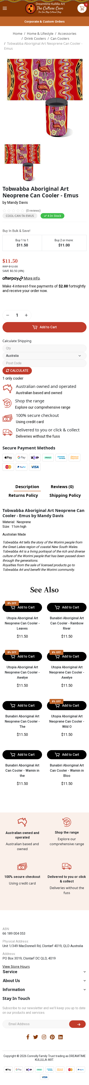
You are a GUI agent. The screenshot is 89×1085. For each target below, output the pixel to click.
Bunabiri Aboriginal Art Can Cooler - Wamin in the (22, 770)
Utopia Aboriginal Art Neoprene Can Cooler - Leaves (22, 623)
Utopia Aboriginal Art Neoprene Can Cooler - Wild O (66, 721)
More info (31, 278)
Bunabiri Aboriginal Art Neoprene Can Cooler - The (22, 721)
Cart (82, 8)
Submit (77, 1032)
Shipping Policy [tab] (65, 495)
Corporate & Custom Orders (44, 21)
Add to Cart (48, 327)
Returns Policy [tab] (23, 495)
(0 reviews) (33, 210)
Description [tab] (27, 486)
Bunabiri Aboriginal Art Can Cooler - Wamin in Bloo (67, 770)
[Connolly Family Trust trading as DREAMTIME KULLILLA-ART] (44, 8)
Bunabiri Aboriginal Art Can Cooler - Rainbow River (67, 623)
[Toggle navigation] (5, 8)
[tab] (27, 486)
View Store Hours (16, 974)
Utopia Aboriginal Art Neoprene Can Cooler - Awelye (22, 672)
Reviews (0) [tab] (62, 486)
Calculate (18, 371)
